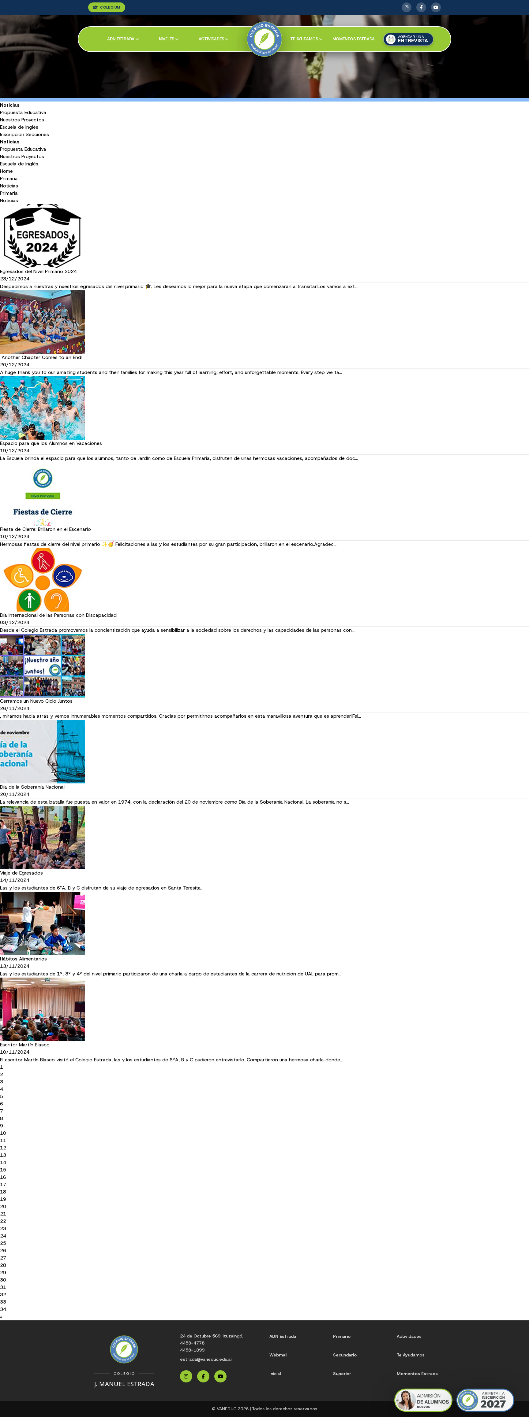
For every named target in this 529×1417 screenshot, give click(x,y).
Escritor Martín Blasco (25, 1044)
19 (3, 1199)
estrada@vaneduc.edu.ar (206, 1359)
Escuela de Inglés (19, 127)
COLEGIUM (110, 7)
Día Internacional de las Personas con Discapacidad (58, 615)
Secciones (37, 134)
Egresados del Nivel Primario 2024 (38, 271)
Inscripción (12, 134)
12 (3, 1148)
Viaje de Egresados (21, 873)
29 (3, 1272)
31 (3, 1287)
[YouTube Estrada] (436, 7)
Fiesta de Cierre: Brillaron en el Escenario (45, 529)
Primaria (9, 178)
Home (6, 171)
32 (3, 1294)
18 (3, 1192)
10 (3, 1133)
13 (3, 1155)
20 (3, 1206)
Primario (342, 1336)
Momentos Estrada (353, 39)
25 (3, 1243)
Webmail (278, 1355)
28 (3, 1265)
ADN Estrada (120, 39)
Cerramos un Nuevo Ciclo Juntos (36, 701)
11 (3, 1140)
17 (3, 1184)
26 (3, 1250)
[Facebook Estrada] (421, 7)
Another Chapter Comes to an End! (41, 357)
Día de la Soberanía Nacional (32, 787)
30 (3, 1280)
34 (3, 1309)
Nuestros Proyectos (22, 120)
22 (3, 1221)
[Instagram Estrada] (406, 7)
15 (3, 1170)
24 (3, 1236)
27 (3, 1258)
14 (3, 1162)
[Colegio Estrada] (264, 39)
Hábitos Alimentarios (23, 959)
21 (3, 1214)
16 (3, 1177)
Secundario (345, 1355)
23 (3, 1228)
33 (3, 1302)
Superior (342, 1373)
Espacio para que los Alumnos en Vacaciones (51, 443)
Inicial (275, 1373)
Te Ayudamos (411, 1355)
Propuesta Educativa (23, 112)
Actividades (211, 39)
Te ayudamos (304, 39)
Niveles (166, 39)
